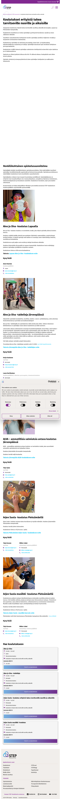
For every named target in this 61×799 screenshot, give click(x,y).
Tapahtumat (34, 770)
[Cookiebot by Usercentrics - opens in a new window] (49, 382)
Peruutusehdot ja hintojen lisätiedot (13, 788)
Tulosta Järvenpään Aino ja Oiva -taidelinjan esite (21, 347)
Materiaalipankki (8, 786)
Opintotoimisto (7, 781)
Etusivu (4, 14)
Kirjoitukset (6, 770)
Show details (52, 411)
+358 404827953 (9, 367)
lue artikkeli (52, 616)
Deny (11, 416)
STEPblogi (34, 767)
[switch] (23, 405)
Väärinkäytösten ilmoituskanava (40, 781)
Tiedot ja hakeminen (30, 667)
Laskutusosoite (7, 784)
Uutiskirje (34, 772)
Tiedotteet (6, 767)
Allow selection (30, 416)
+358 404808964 (9, 273)
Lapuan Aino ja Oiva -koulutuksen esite (23, 253)
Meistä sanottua (8, 774)
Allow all (49, 416)
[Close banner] (58, 381)
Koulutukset (9, 14)
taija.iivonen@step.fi (10, 547)
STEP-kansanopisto (16, 14)
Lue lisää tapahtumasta (44, 344)
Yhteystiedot (35, 786)
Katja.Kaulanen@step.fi (11, 364)
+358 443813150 (9, 477)
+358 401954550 (25, 552)
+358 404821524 (9, 550)
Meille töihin (6, 772)
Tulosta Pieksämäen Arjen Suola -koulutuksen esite (22, 533)
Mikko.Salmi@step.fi (26, 550)
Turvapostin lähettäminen (38, 784)
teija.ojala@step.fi (10, 475)
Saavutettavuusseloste (22, 797)
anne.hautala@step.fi (11, 271)
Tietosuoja (15, 797)
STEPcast (34, 765)
